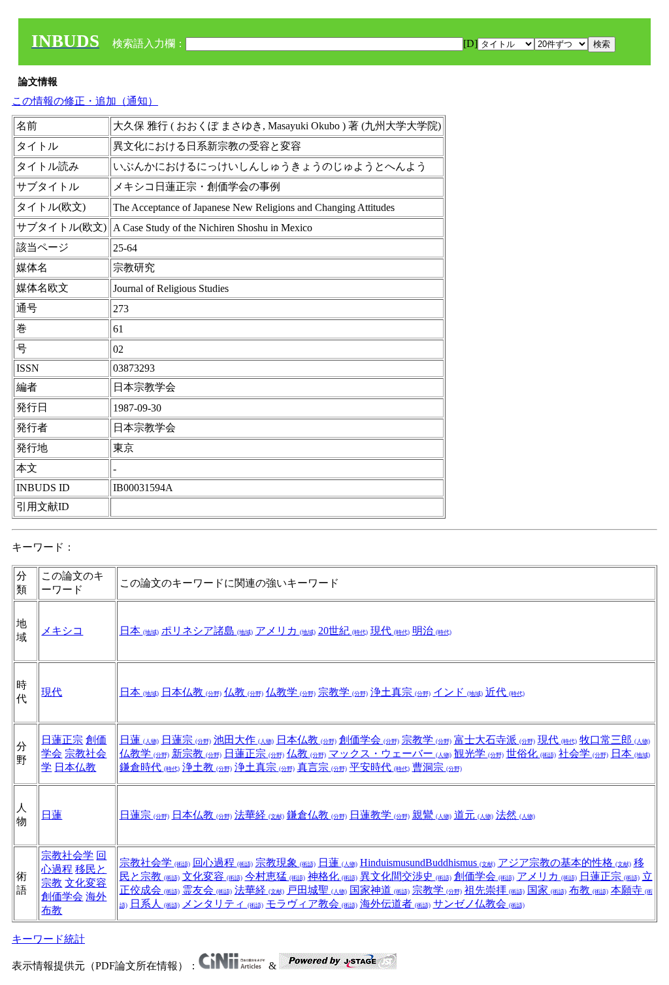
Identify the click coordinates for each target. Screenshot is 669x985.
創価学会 (369, 739)
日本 (139, 630)
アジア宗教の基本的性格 (564, 862)
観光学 (479, 753)
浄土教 (207, 767)
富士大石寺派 (494, 739)
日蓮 (139, 739)
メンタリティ (222, 903)
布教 (588, 890)
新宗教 (196, 753)
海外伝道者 (395, 903)
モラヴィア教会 (311, 903)
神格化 (332, 876)
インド (458, 692)
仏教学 (291, 692)
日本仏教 (191, 692)
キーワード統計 (48, 939)
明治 (431, 630)
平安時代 (380, 767)
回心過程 (223, 862)
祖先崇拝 (495, 890)
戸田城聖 (317, 890)
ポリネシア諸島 (207, 630)
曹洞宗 (437, 767)
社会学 (583, 753)
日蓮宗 (186, 739)
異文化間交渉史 (405, 876)
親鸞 (431, 814)
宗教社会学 (67, 855)
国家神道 (380, 890)
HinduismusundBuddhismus (427, 862)
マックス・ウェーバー (390, 753)
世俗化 (531, 753)
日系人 (155, 903)
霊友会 (207, 890)
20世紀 (343, 630)
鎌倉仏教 (317, 814)
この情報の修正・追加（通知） (85, 100)
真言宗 (322, 767)
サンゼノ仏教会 (479, 903)
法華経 (259, 814)
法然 (515, 814)
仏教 (243, 692)
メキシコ (62, 630)
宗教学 (343, 692)
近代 (505, 692)
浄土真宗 (400, 692)
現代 (390, 630)
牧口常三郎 (614, 739)
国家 (546, 890)
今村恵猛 (275, 876)
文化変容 (85, 882)
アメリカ (285, 630)
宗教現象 (285, 862)
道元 (473, 814)
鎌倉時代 (150, 767)
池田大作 (244, 739)
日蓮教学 (380, 814)
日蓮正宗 (62, 739)
